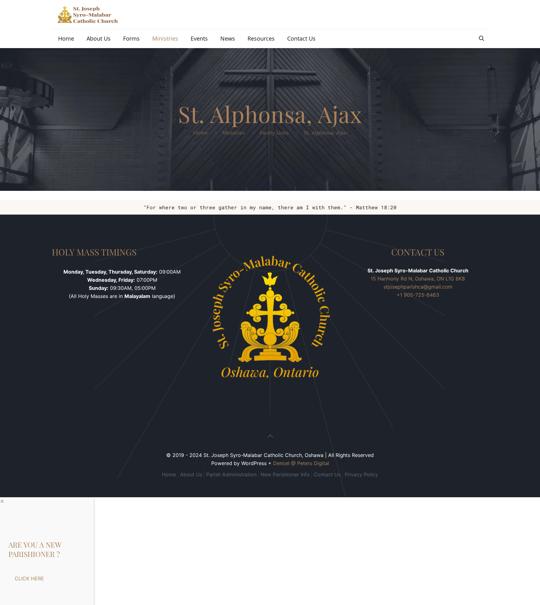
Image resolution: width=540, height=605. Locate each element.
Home (200, 133)
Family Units (274, 133)
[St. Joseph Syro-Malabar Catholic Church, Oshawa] (88, 14)
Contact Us (327, 474)
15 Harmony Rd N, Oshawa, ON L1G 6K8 (418, 278)
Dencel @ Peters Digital (301, 463)
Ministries (233, 133)
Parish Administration (231, 474)
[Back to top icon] (270, 436)
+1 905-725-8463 (418, 295)
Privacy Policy (361, 474)
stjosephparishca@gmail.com (417, 287)
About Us (191, 474)
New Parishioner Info (285, 474)
